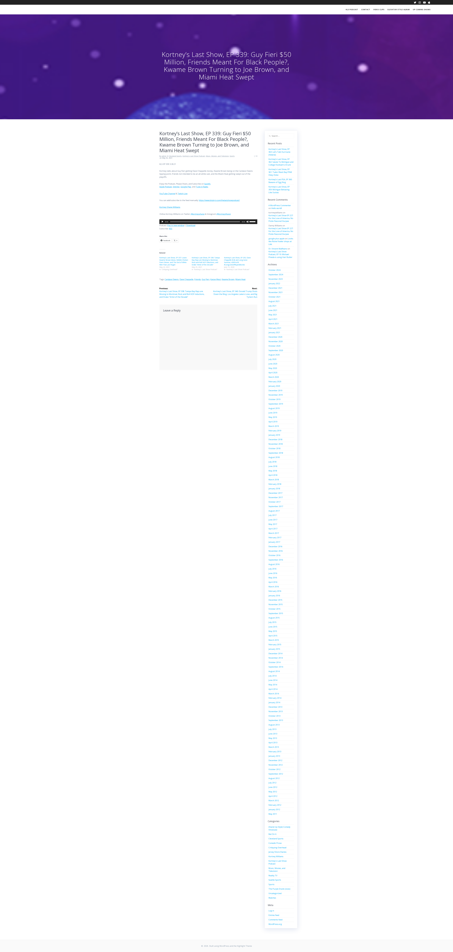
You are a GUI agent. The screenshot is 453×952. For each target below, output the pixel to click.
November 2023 (275, 279)
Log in (271, 910)
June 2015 (272, 626)
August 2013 (274, 724)
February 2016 (274, 591)
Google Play (186, 186)
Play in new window (175, 225)
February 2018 (274, 484)
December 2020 (275, 337)
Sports (232, 156)
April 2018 (272, 475)
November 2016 (275, 551)
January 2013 (274, 756)
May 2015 (272, 631)
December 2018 (275, 439)
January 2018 (274, 488)
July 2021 (272, 306)
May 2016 (272, 577)
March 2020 (273, 377)
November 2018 (275, 444)
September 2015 (275, 613)
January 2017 (274, 542)
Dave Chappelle (186, 279)
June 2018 (272, 466)
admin (164, 156)
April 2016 (272, 582)
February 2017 (274, 537)
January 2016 (274, 595)
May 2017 (272, 524)
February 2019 (274, 430)
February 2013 (274, 751)
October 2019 (274, 399)
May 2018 (272, 470)
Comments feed (275, 919)
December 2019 (275, 390)
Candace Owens (172, 279)
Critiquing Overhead (277, 847)
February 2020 (274, 381)
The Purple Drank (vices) (279, 889)
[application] (208, 221)
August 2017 (274, 511)
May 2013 (272, 738)
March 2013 (273, 747)
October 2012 (274, 769)
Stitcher (176, 186)
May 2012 (272, 791)
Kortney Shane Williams (169, 207)
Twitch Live (182, 193)
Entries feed (273, 915)
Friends (197, 279)
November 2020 (275, 341)
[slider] (253, 221)
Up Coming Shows (421, 9)
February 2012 (274, 805)
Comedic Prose (275, 843)
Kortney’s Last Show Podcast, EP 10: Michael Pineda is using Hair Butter (280, 254)
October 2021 (274, 297)
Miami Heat (240, 279)
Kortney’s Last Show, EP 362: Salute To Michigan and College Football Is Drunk (280, 162)
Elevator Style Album (399, 9)
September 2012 (275, 774)
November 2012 (275, 765)
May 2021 (272, 314)
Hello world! (276, 208)
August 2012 (274, 778)
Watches (272, 898)
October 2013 (274, 716)
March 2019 (273, 426)
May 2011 (272, 814)
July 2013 (272, 729)
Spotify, (207, 184)
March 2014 (273, 693)
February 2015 (274, 644)
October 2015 (274, 609)
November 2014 (275, 658)
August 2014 (274, 671)
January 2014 (274, 702)
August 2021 (274, 301)
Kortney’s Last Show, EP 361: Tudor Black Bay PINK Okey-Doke (280, 172)
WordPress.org (275, 924)
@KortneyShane (223, 214)
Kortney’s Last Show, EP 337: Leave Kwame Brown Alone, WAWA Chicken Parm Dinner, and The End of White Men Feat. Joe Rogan (173, 261)
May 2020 (272, 368)
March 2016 (273, 586)
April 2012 (272, 796)
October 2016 (274, 555)
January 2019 (274, 435)
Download (190, 225)
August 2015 (274, 617)
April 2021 (272, 319)
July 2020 (272, 359)
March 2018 (273, 479)
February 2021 (274, 328)
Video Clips (378, 9)
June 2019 (272, 412)
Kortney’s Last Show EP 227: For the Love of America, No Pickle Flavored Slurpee (280, 218)
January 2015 (274, 649)
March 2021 (273, 323)
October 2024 (274, 270)
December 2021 (275, 288)
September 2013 (275, 720)
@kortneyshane (197, 214)
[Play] (162, 222)
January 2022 (274, 283)
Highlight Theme (244, 946)
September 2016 (275, 560)
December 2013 (275, 707)
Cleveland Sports (175, 156)
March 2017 (273, 533)
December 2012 (275, 760)
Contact (365, 9)
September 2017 (275, 506)
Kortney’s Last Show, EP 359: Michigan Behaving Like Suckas (279, 189)
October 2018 (274, 448)
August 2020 (274, 354)
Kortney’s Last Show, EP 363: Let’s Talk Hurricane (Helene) (279, 152)
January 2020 (274, 386)
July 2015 (272, 622)
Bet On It (272, 834)
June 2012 (272, 787)
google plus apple (276, 238)
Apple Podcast (165, 186)
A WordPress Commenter (279, 205)
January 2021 (274, 332)
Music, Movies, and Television (217, 156)
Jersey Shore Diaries (277, 852)
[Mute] (247, 222)
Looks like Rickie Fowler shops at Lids (280, 241)
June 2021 (272, 310)
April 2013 (272, 742)
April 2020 (272, 372)
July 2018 (272, 461)
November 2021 (275, 292)
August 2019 (274, 408)
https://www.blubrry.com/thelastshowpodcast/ (219, 200)
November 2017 (275, 497)
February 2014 (274, 698)
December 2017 (275, 493)
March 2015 (273, 640)
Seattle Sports (274, 880)
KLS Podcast (352, 9)
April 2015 (272, 635)
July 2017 (272, 515)
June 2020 (272, 363)
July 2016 (272, 568)
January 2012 (274, 809)
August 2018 (274, 457)
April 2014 (272, 689)
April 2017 (272, 528)
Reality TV (272, 875)
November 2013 (275, 711)
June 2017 (272, 519)
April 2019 (272, 421)
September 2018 (275, 453)
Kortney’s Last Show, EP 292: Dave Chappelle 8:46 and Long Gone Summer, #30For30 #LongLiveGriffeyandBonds (237, 261)
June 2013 (272, 733)
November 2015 (275, 604)
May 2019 (272, 417)
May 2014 (272, 684)
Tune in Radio (202, 186)
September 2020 (275, 350)
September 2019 (275, 404)
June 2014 (272, 680)
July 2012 (272, 782)
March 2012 (273, 800)
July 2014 (272, 676)
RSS (170, 228)
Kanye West (215, 279)
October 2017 (274, 502)
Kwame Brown (228, 279)
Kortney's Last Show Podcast (193, 156)
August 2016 (274, 564)
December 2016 (275, 546)
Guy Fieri (205, 279)
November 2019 (275, 395)
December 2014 (275, 653)
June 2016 (272, 573)
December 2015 (275, 600)
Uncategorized (274, 893)
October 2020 (274, 346)
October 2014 (274, 662)
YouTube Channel (167, 193)
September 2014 (275, 667)
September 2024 (275, 274)
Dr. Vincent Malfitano (277, 248)
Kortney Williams (275, 856)
